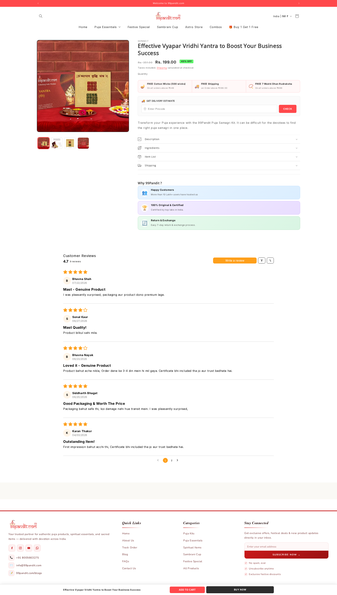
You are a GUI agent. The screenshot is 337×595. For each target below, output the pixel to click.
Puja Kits (188, 533)
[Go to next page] (178, 460)
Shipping (162, 67)
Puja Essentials (193, 540)
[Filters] (261, 260)
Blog (125, 554)
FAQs (125, 561)
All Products (191, 568)
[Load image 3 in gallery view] (70, 143)
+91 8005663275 (27, 557)
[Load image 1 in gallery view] (43, 143)
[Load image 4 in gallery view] (83, 143)
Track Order (129, 547)
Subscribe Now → (286, 554)
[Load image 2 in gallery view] (57, 143)
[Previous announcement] (38, 3)
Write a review (234, 260)
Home (126, 533)
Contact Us (129, 568)
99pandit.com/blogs (29, 573)
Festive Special (192, 561)
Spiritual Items (192, 547)
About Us (128, 540)
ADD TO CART (187, 590)
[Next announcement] (299, 3)
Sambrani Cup (192, 554)
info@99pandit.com (28, 565)
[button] (41, 16)
